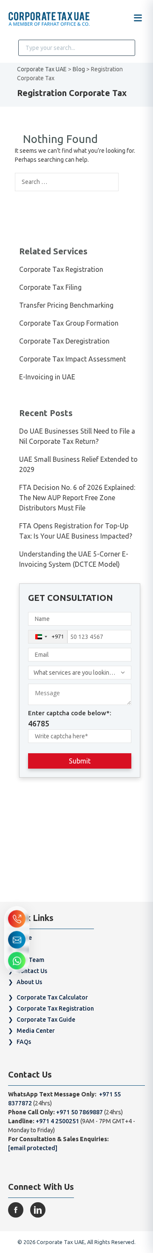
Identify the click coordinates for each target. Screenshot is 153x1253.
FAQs (24, 1041)
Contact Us (32, 970)
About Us (29, 982)
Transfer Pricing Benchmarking (66, 305)
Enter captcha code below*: (69, 718)
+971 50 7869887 (80, 1112)
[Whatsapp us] (17, 961)
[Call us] (17, 919)
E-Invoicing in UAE (47, 377)
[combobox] (48, 636)
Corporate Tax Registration (61, 269)
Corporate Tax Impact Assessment (72, 359)
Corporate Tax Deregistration (64, 341)
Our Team (30, 959)
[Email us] (17, 940)
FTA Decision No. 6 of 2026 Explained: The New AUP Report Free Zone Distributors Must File (77, 498)
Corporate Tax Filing (50, 287)
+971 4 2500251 (57, 1121)
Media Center (36, 1030)
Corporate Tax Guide (46, 1019)
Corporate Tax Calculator (52, 997)
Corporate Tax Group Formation (69, 323)
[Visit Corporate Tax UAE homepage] (49, 19)
